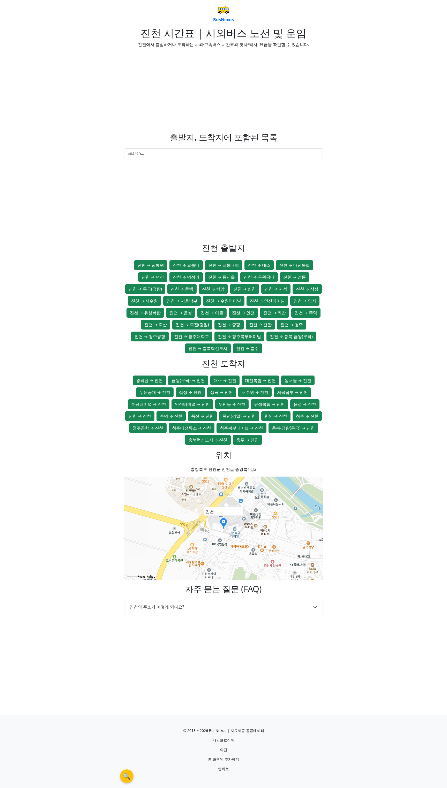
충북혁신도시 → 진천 (207, 440)
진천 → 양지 (305, 301)
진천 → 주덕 (306, 313)
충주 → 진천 (247, 440)
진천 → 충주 (247, 348)
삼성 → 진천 (190, 392)
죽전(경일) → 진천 (239, 416)
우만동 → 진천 (232, 404)
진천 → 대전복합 (294, 265)
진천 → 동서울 (221, 277)
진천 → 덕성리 (186, 277)
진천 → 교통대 (186, 265)
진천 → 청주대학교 (191, 336)
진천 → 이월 (212, 313)
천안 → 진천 (276, 416)
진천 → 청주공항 (150, 336)
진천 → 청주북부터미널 (239, 336)
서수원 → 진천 (255, 392)
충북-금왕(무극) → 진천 (293, 428)
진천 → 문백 (182, 289)
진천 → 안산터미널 (267, 301)
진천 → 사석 (276, 289)
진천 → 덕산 (152, 277)
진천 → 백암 (213, 289)
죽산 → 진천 (202, 416)
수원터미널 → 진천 (148, 404)
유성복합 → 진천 (269, 404)
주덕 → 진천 (171, 416)
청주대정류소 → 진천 (191, 428)
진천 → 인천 (243, 313)
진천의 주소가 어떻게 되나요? (157, 607)
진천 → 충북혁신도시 (207, 348)
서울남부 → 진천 (292, 392)
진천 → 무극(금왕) (145, 289)
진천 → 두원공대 (259, 277)
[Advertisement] (171, 88)
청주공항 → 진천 (147, 428)
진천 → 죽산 (155, 324)
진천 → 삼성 (307, 289)
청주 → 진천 (307, 416)
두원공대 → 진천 (154, 392)
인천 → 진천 (140, 416)
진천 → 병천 (244, 289)
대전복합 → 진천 (260, 380)
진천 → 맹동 (294, 277)
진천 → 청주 (291, 324)
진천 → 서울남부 (182, 301)
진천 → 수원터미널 (223, 301)
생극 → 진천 (221, 392)
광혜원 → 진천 (149, 380)
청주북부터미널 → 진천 (241, 428)
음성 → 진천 (305, 404)
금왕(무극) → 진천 (188, 380)
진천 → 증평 (229, 324)
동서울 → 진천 (298, 380)
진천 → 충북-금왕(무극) (291, 336)
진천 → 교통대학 (223, 265)
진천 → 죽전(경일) (192, 324)
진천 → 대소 (259, 265)
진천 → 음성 (180, 313)
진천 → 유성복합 (145, 313)
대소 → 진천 (225, 380)
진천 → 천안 (260, 324)
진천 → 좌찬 (274, 313)
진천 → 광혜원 (150, 265)
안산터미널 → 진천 (192, 404)
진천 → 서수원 (144, 301)
